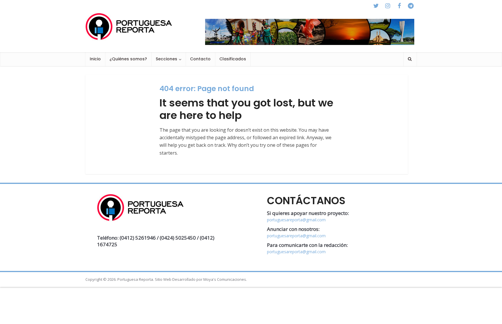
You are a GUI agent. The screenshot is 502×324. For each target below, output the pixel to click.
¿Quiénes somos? (128, 59)
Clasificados (232, 59)
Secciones (166, 59)
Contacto (200, 59)
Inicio (95, 59)
